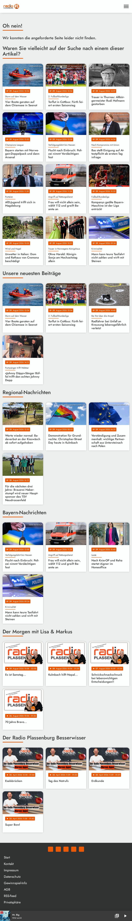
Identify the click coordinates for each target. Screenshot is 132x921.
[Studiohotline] (81, 849)
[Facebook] (58, 849)
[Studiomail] (73, 849)
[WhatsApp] (50, 849)
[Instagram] (66, 849)
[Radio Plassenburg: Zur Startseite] (62, 6)
